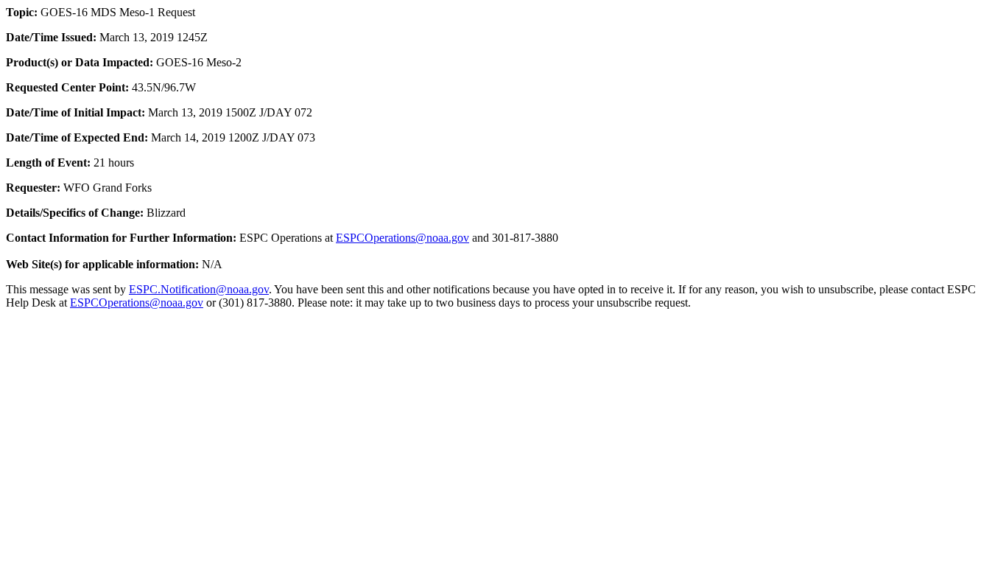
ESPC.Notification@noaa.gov (199, 289)
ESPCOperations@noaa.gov (402, 237)
